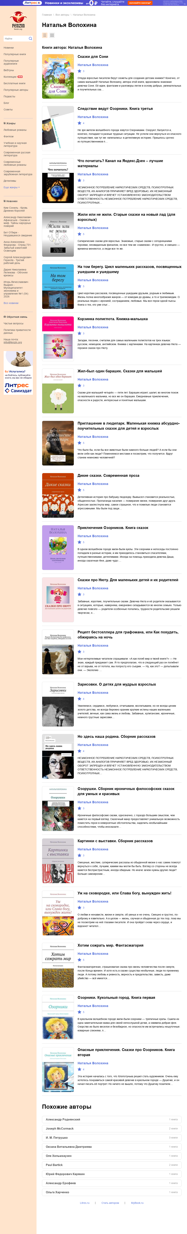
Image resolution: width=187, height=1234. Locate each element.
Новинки (9, 47)
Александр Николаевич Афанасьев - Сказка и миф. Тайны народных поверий (17, 221)
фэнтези (9, 136)
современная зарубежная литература (18, 173)
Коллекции (10, 76)
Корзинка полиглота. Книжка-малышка (113, 319)
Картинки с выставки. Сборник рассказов (115, 841)
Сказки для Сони (93, 57)
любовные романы (15, 129)
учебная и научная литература (15, 144)
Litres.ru (84, 1202)
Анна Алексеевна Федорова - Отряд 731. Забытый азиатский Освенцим (17, 246)
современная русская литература (17, 154)
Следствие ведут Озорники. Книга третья (115, 109)
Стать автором (110, 1202)
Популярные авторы (16, 89)
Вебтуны (9, 70)
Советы (8, 109)
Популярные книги (15, 54)
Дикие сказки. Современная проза (108, 475)
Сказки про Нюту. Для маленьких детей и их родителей (128, 580)
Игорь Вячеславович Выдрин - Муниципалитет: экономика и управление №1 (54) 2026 (16, 289)
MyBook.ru (137, 1202)
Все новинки (11, 303)
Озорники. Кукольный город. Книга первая (116, 998)
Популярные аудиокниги (11, 62)
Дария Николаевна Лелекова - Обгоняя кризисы (16, 272)
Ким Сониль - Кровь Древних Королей (15, 209)
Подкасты (9, 96)
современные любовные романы (15, 163)
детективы (10, 180)
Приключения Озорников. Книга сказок (113, 528)
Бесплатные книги (14, 83)
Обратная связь (17, 316)
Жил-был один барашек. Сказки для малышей (120, 371)
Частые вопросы (13, 323)
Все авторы (62, 14)
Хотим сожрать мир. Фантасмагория (111, 945)
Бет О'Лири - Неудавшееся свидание (18, 234)
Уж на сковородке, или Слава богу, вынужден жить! (124, 893)
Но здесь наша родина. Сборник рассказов (116, 737)
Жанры (11, 123)
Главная (47, 14)
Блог (6, 102)
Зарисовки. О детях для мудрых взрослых (117, 684)
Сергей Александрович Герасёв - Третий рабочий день (17, 260)
